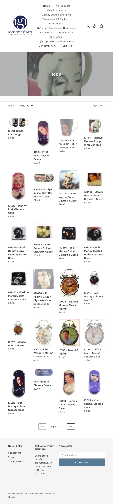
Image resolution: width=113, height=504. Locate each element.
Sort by (12, 106)
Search (12, 457)
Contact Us (14, 452)
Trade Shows (15, 461)
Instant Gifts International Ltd (29, 493)
